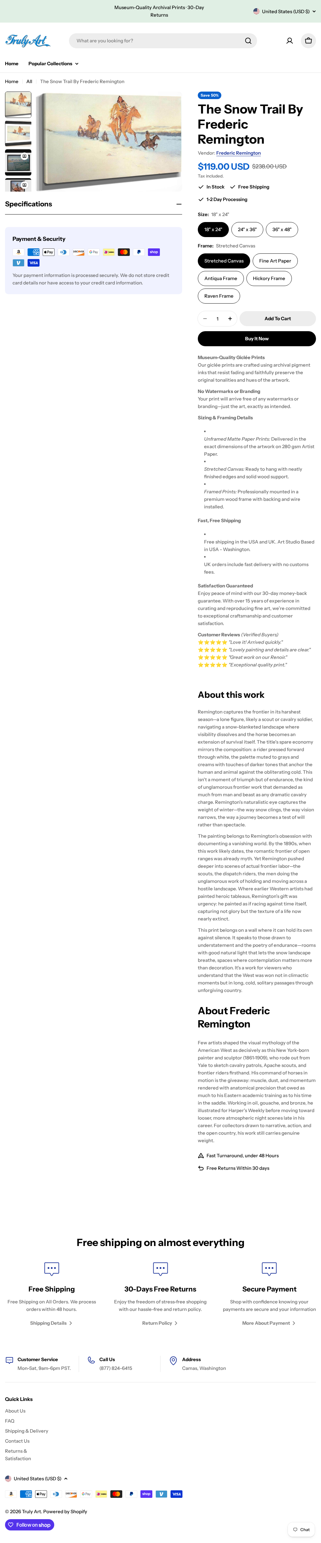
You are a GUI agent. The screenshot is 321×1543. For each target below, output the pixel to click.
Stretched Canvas (224, 261)
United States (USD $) (286, 11)
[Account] (289, 41)
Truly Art (31, 1511)
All (29, 81)
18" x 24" (213, 229)
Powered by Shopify (65, 1511)
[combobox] (163, 40)
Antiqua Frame (220, 278)
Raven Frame (219, 296)
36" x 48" (282, 229)
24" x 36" (247, 229)
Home (11, 81)
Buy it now (257, 339)
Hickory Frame (269, 278)
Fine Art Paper (275, 261)
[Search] (248, 41)
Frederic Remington (238, 153)
